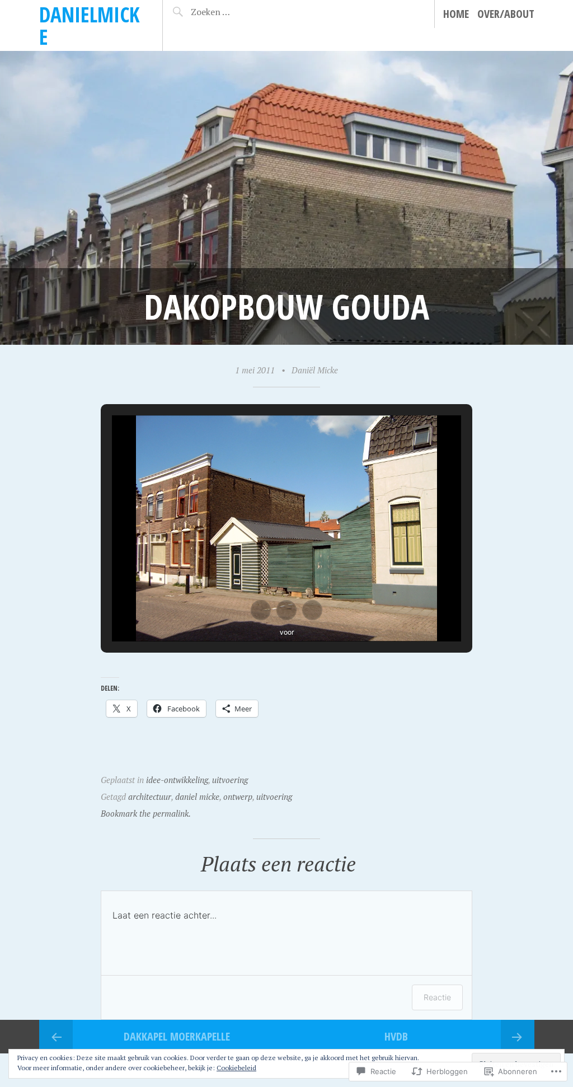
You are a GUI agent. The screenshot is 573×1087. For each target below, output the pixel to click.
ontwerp (237, 796)
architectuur (149, 796)
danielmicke (89, 25)
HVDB (396, 1036)
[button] (261, 610)
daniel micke (197, 796)
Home (456, 13)
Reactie (437, 997)
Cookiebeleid (236, 1067)
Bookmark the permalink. (146, 813)
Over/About (505, 13)
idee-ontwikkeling (177, 779)
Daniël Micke (315, 370)
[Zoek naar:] (228, 12)
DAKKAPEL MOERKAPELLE (177, 1036)
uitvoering (230, 779)
